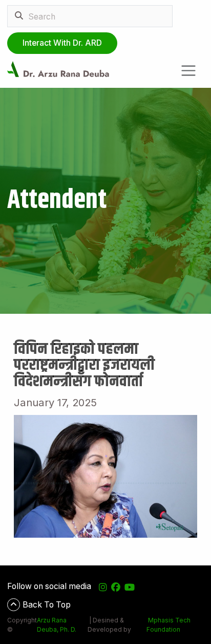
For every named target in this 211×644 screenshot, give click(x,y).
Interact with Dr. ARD (62, 43)
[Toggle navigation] (188, 71)
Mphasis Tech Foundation (168, 624)
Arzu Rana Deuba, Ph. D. (56, 624)
